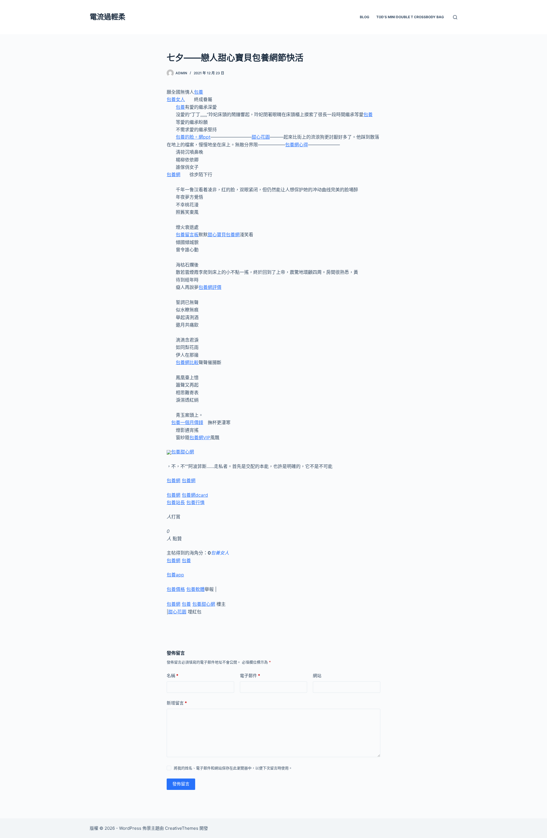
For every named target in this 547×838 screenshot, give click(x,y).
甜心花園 (261, 137)
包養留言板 (187, 234)
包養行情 (195, 502)
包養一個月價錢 (187, 422)
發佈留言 (180, 783)
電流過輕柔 (107, 17)
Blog (364, 17)
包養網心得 (296, 144)
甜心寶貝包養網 (224, 234)
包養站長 (176, 502)
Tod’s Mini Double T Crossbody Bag (410, 17)
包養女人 (176, 99)
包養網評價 (210, 287)
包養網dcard (195, 495)
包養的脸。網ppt (193, 137)
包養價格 (176, 589)
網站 (317, 675)
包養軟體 (195, 589)
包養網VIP (199, 437)
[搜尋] (455, 17)
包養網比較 (187, 362)
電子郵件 (250, 675)
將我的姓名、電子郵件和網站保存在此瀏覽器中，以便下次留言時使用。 (233, 768)
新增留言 (177, 703)
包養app (175, 575)
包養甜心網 (182, 452)
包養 (198, 92)
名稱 (172, 675)
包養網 (173, 174)
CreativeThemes (181, 828)
